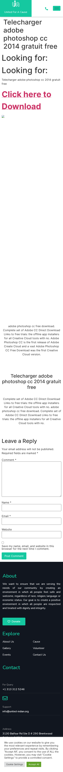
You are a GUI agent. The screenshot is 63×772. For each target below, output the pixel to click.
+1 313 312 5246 (14, 689)
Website (7, 529)
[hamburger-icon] (56, 8)
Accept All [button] (34, 764)
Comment (9, 459)
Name (6, 502)
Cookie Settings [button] (14, 764)
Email (6, 516)
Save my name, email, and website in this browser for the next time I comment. (28, 547)
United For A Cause (15, 12)
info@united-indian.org (16, 711)
